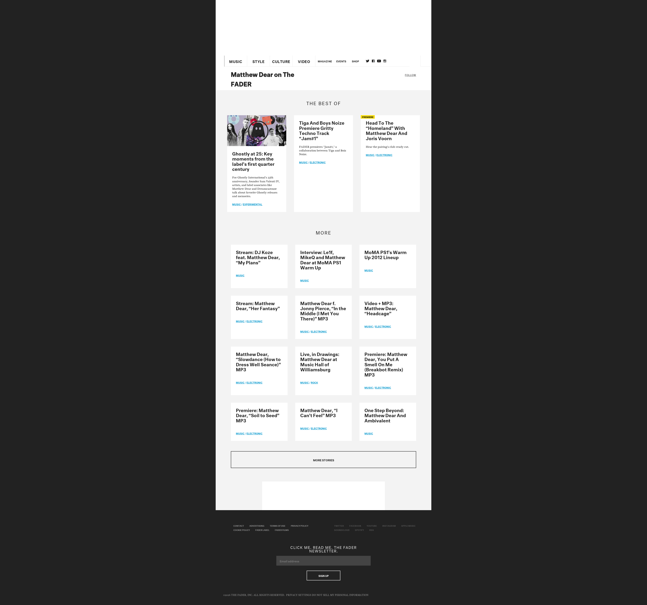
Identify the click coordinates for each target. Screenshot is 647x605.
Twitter (367, 61)
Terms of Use (277, 525)
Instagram (389, 525)
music (236, 204)
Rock (314, 382)
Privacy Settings (298, 595)
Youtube (372, 525)
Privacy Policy (299, 525)
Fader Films (282, 529)
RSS (371, 529)
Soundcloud (341, 529)
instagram (384, 61)
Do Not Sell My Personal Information (340, 595)
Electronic (318, 162)
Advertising (256, 525)
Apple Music (408, 525)
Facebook (355, 525)
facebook (373, 61)
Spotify (359, 529)
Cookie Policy (241, 529)
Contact (238, 525)
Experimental (252, 204)
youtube (379, 61)
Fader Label (262, 529)
